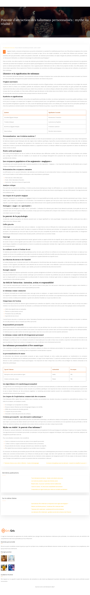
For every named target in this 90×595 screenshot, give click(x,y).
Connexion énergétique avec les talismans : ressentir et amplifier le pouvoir (66, 463)
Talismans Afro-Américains (9, 47)
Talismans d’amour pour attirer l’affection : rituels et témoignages (21, 463)
